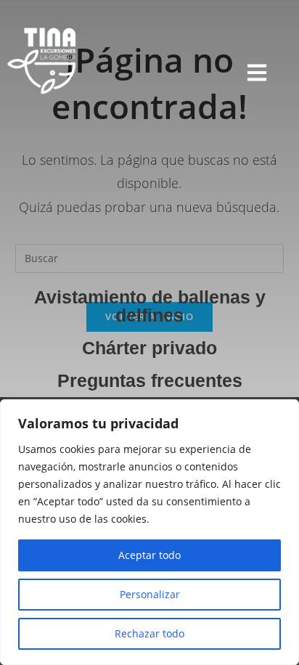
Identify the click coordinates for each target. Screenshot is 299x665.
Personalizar (150, 594)
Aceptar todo (149, 555)
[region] (149, 532)
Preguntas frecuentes (149, 380)
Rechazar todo (149, 633)
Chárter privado (149, 348)
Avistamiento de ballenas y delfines (150, 306)
